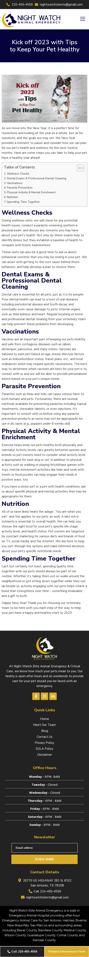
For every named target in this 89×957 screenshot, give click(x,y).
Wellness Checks (18, 174)
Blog (44, 731)
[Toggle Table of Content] (78, 168)
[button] (83, 19)
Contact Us (44, 737)
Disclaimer (44, 755)
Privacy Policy (44, 743)
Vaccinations (15, 183)
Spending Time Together (23, 202)
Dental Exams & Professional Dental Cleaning (36, 178)
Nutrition (12, 197)
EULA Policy (44, 749)
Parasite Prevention (19, 188)
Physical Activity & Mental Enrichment (31, 192)
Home (44, 719)
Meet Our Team (44, 725)
